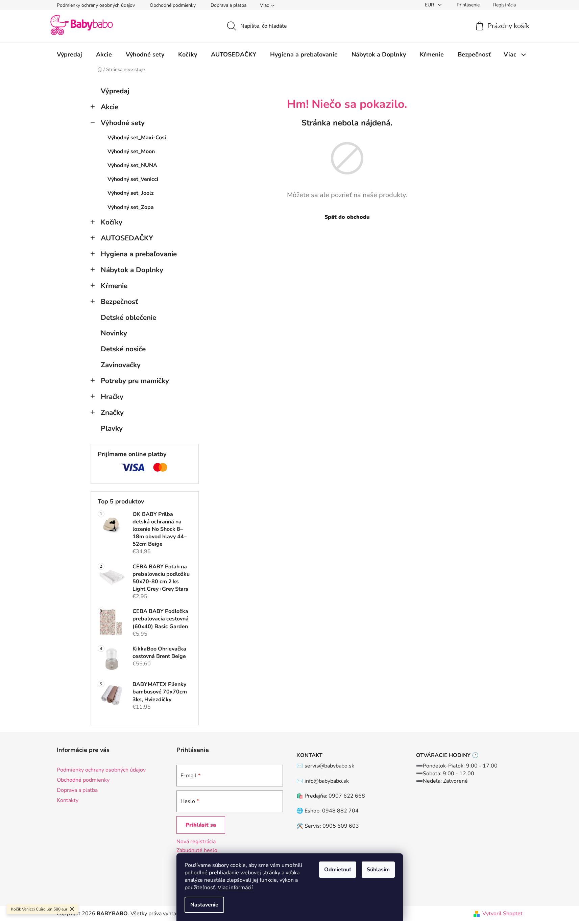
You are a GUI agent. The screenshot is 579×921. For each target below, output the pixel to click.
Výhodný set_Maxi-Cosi (136, 137)
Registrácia (504, 5)
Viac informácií (235, 887)
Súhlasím (378, 869)
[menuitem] (69, 54)
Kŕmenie (114, 285)
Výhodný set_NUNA (132, 165)
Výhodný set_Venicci (132, 179)
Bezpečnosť (119, 301)
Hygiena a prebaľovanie (139, 254)
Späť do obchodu (347, 217)
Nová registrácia (196, 841)
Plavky (112, 428)
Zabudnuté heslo (196, 850)
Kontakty (67, 800)
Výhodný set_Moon (131, 151)
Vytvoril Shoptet (502, 913)
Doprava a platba (228, 5)
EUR (430, 5)
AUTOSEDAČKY (127, 238)
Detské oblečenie (128, 317)
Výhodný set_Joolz (130, 193)
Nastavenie (204, 904)
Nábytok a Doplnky (132, 270)
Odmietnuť (337, 869)
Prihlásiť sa (201, 825)
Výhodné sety (123, 122)
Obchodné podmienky (173, 5)
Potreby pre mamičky (135, 380)
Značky (112, 412)
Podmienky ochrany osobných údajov (96, 5)
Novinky (114, 333)
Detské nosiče (123, 349)
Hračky (112, 396)
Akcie (109, 107)
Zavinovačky (121, 365)
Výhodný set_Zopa (130, 207)
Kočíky (111, 222)
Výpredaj (115, 91)
